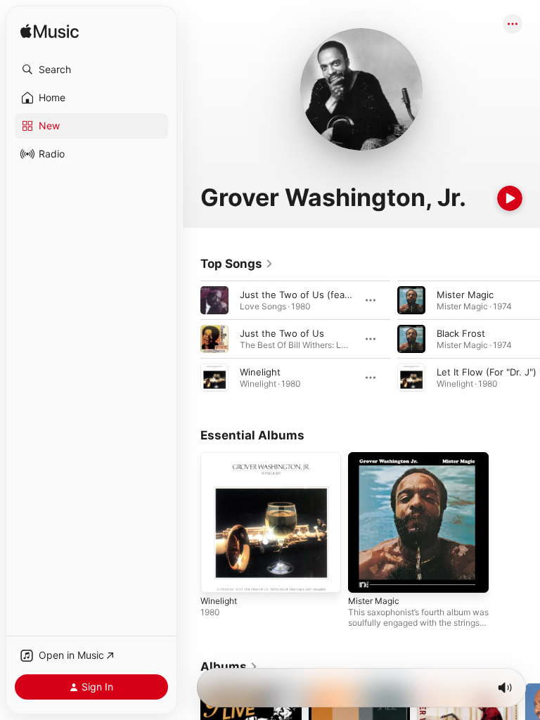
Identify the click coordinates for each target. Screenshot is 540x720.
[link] (237, 263)
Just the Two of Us (282, 333)
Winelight (260, 372)
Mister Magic (465, 294)
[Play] (509, 198)
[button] (91, 70)
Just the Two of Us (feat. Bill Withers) (323, 294)
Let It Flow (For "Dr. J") (486, 372)
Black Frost (461, 333)
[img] (49, 32)
